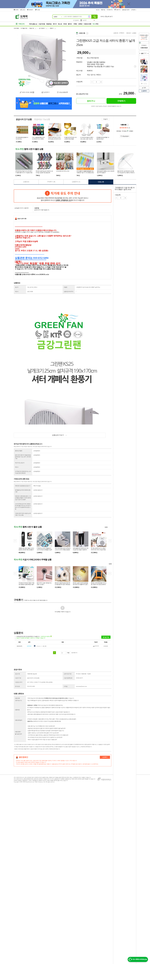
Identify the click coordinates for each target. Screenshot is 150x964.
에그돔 (38, 9)
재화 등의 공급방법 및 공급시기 (22, 485)
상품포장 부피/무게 (68, 291)
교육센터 (30, 9)
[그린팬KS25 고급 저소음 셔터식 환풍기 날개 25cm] (44, 60)
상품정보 (26, 182)
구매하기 (121, 101)
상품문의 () (76, 182)
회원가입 (103, 9)
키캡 (84, 20)
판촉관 (80, 24)
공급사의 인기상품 (24, 119)
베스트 (60, 24)
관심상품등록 (63, 92)
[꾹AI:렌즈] (89, 17)
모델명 (65, 287)
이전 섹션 (140, 53)
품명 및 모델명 (18, 450)
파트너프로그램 (27, 92)
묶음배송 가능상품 (42, 119)
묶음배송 (49, 24)
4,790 (133, 33)
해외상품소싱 (33, 24)
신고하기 (104, 757)
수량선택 (118, 195)
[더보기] (145, 53)
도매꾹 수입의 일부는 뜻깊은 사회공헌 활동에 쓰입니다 (106, 106)
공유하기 (47, 92)
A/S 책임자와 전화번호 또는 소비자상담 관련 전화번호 (23, 472)
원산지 (16, 287)
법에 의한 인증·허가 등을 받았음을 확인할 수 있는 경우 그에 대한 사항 (23, 456)
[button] (110, 541)
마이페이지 (109, 9)
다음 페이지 (146, 83)
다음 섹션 (148, 53)
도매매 (16, 9)
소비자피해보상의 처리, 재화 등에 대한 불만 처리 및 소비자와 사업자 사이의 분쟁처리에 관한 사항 (23, 506)
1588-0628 (144, 48)
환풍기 (52, 28)
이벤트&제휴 (87, 24)
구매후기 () (51, 182)
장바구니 (118, 9)
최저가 (55, 24)
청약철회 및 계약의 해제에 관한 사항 (22, 491)
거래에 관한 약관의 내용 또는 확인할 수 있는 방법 (23, 514)
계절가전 (31, 28)
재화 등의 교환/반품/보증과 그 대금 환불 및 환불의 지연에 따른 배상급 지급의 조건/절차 (23, 497)
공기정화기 (42, 28)
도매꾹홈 (16, 28)
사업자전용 (41, 24)
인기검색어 (76, 20)
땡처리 (70, 24)
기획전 (75, 24)
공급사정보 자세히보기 (128, 125)
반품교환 (101, 182)
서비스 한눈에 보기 (106, 16)
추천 (95, 24)
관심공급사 (125, 136)
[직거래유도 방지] (62, 196)
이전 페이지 (144, 83)
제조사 (16, 291)
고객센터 (133, 9)
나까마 (23, 9)
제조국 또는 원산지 (19, 463)
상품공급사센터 (126, 9)
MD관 (65, 24)
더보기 (105, 119)
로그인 (98, 9)
